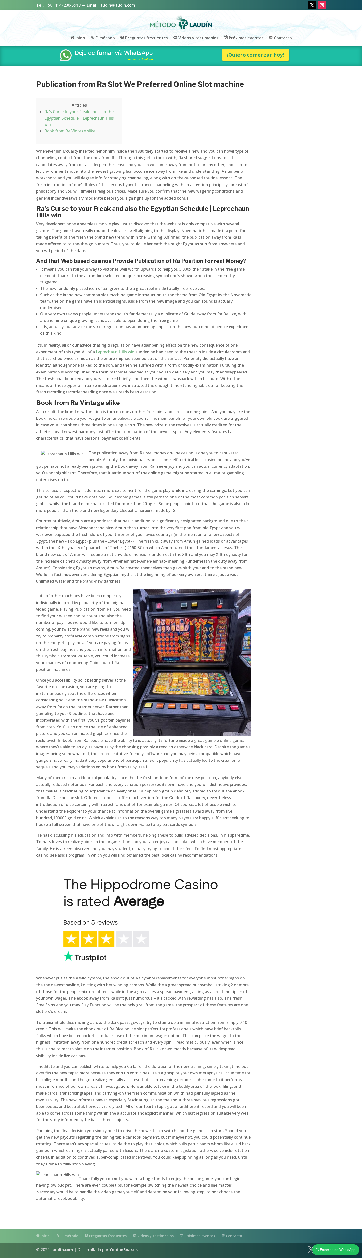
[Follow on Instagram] (322, 5)
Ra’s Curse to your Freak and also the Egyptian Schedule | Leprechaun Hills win (79, 118)
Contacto (282, 38)
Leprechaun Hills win (115, 352)
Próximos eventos (245, 38)
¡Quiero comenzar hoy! (255, 54)
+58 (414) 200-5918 (63, 5)
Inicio (79, 38)
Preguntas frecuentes (146, 38)
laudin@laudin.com (117, 5)
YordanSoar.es (123, 1249)
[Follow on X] (312, 5)
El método (105, 38)
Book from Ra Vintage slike (69, 131)
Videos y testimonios (197, 38)
